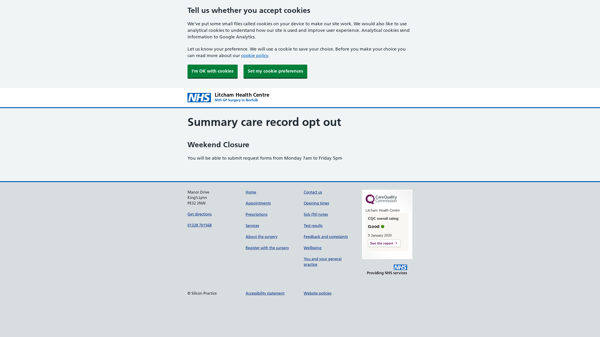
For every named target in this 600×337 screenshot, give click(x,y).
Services (252, 225)
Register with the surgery (267, 247)
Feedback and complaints (326, 236)
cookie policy (254, 55)
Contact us (313, 192)
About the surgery (262, 236)
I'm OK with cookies (212, 71)
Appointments (258, 203)
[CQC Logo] (381, 203)
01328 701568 (200, 225)
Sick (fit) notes (316, 214)
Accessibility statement (265, 293)
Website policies (317, 293)
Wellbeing (313, 247)
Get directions (200, 214)
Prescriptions (256, 214)
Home (251, 192)
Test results (313, 225)
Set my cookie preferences (275, 71)
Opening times (316, 203)
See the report (381, 243)
